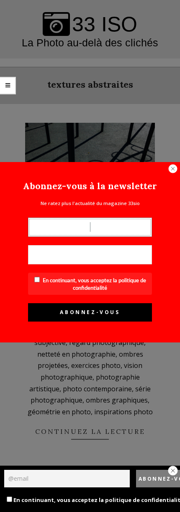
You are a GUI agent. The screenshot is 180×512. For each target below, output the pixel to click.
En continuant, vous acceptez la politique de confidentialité (84, 500)
